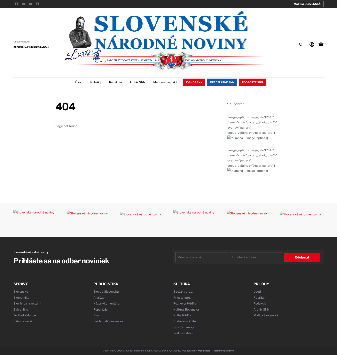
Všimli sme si (22, 321)
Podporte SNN (252, 82)
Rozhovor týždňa (184, 303)
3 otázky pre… (183, 291)
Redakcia (115, 82)
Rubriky (95, 82)
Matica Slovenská (307, 3)
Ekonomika (21, 297)
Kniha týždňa (182, 315)
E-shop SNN (194, 82)
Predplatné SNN (222, 82)
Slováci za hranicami (27, 303)
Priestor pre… (182, 297)
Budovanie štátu (184, 321)
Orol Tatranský (183, 327)
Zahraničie (20, 309)
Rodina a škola (183, 333)
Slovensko (20, 291)
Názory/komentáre (106, 303)
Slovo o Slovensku (106, 291)
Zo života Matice (24, 315)
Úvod (78, 82)
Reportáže (100, 309)
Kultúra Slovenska (186, 309)
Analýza (98, 297)
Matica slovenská (165, 82)
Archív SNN (137, 82)
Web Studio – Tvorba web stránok (215, 350)
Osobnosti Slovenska (108, 321)
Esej (96, 315)
